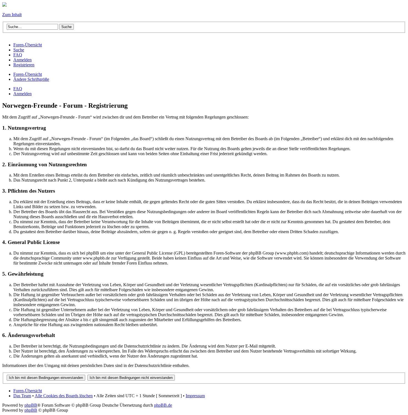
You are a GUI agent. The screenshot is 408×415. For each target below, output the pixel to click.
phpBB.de (163, 405)
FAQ (17, 88)
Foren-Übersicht (27, 74)
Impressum (195, 395)
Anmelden (22, 93)
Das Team (22, 395)
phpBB (30, 405)
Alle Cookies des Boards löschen (64, 395)
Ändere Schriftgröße (31, 79)
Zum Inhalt (12, 14)
